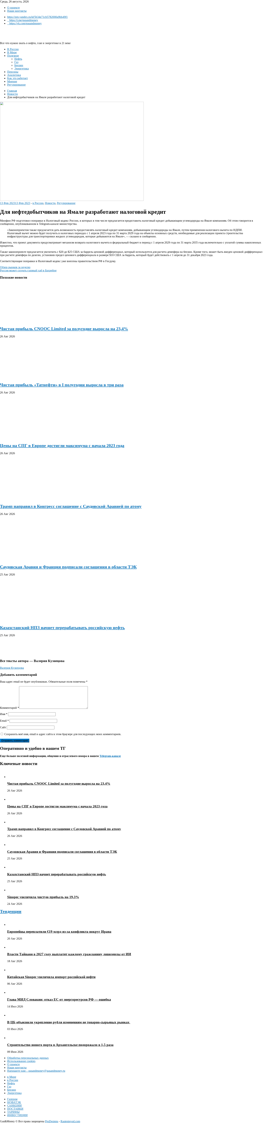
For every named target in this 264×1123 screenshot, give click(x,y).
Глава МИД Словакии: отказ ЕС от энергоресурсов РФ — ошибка (59, 999)
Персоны (12, 71)
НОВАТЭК (14, 1102)
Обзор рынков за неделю (15, 267)
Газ (16, 62)
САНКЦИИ (14, 1105)
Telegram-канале (110, 756)
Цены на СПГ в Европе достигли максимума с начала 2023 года (62, 445)
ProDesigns (51, 1121)
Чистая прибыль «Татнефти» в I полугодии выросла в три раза (62, 385)
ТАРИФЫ (13, 1112)
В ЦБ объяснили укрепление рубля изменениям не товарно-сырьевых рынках (68, 1022)
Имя (3, 714)
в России (38, 203)
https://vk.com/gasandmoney (25, 23)
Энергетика (21, 68)
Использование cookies (21, 1061)
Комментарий (9, 707)
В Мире (12, 52)
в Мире (11, 1076)
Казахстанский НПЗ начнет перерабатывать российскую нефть (62, 627)
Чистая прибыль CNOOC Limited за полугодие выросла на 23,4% (64, 328)
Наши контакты (17, 10)
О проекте (13, 7)
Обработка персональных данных (28, 1057)
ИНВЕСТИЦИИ (17, 1115)
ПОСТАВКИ (15, 1108)
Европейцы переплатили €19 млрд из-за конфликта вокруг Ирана (59, 931)
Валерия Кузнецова (12, 667)
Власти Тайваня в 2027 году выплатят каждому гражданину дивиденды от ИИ (69, 954)
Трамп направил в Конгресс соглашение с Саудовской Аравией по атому (71, 506)
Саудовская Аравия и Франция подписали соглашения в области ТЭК (68, 567)
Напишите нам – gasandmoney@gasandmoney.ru (36, 1070)
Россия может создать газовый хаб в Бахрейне (28, 270)
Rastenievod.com (70, 1121)
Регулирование (16, 84)
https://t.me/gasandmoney (23, 20)
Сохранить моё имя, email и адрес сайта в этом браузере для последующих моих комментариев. (62, 734)
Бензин (18, 65)
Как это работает (17, 78)
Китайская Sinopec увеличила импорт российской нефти (51, 977)
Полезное (13, 55)
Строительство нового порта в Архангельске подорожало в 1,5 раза (60, 1045)
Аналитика (14, 75)
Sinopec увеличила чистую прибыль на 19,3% (43, 897)
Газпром (12, 1099)
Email (4, 720)
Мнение (12, 81)
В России (13, 49)
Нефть (18, 58)
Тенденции (10, 911)
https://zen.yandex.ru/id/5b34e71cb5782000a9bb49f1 (37, 16)
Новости (50, 203)
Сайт (3, 727)
